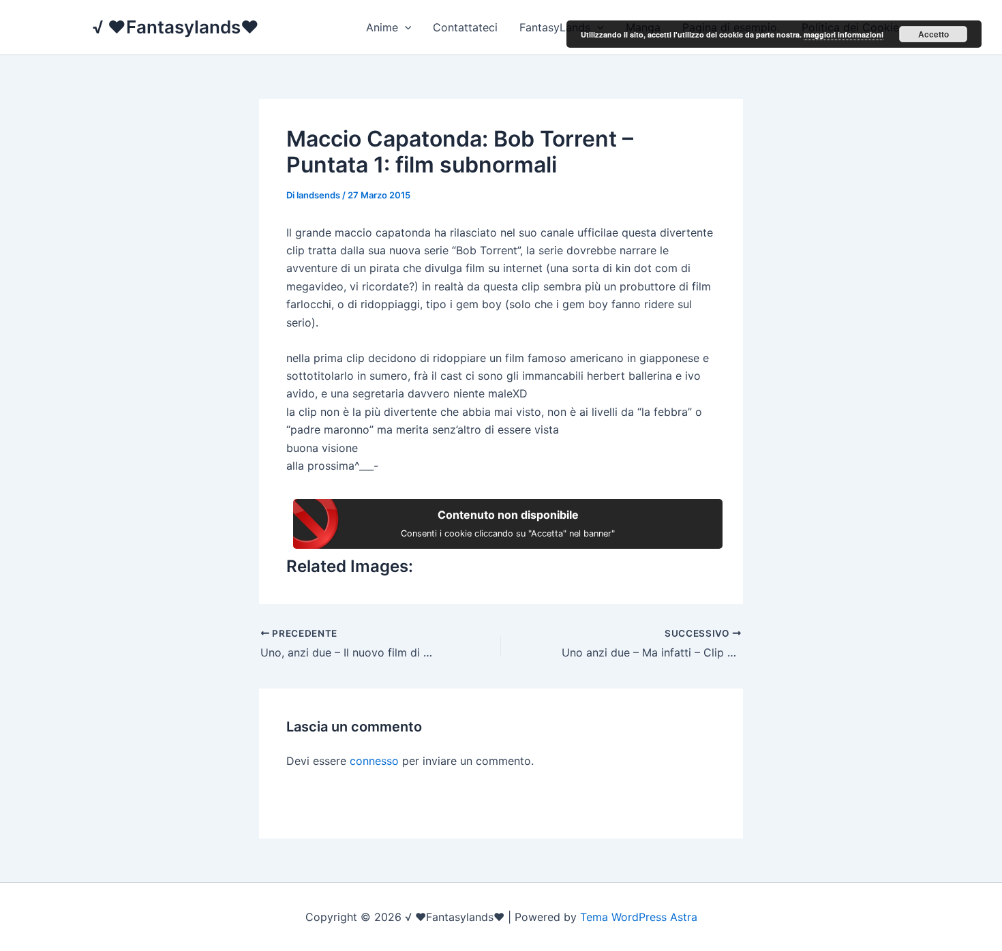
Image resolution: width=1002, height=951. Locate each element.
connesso (374, 761)
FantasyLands (554, 27)
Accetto (933, 34)
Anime (382, 27)
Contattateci (465, 27)
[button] (405, 27)
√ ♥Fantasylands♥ (175, 26)
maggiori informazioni (843, 34)
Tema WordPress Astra (638, 917)
